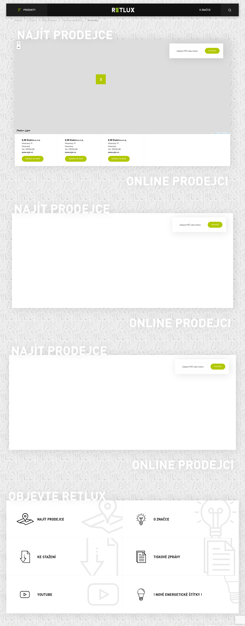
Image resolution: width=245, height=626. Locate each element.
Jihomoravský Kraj (72, 20)
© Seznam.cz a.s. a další (224, 133)
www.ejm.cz (27, 152)
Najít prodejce (49, 20)
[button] (99, 77)
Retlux (18, 20)
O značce (32, 20)
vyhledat (212, 51)
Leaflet (215, 133)
